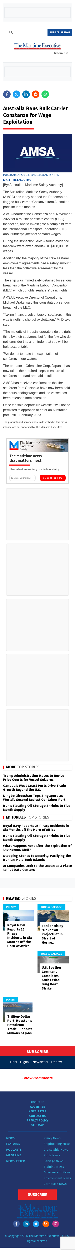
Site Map (37, 1125)
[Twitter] (36, 1224)
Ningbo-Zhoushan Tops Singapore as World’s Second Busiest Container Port (34, 798)
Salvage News (54, 1161)
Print (13, 1062)
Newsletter (40, 1062)
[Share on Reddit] (35, 94)
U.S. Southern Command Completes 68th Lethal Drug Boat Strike (53, 978)
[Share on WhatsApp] (45, 94)
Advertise (37, 1107)
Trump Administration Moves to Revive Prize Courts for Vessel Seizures (33, 778)
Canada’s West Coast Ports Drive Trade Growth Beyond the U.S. (34, 788)
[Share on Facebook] (7, 94)
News (10, 1138)
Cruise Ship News (56, 1150)
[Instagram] (55, 1224)
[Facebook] (16, 1224)
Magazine (13, 1155)
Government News (57, 1172)
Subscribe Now (52, 478)
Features (13, 1144)
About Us (37, 1102)
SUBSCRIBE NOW (60, 32)
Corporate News (55, 1184)
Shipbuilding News (57, 1144)
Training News (54, 1167)
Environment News (57, 1178)
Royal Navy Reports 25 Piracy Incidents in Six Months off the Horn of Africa (36, 828)
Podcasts (14, 1150)
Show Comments (37, 1078)
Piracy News (52, 1138)
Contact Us (37, 1116)
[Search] (11, 33)
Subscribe (37, 1194)
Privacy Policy (37, 1120)
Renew (56, 1062)
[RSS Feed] (45, 1224)
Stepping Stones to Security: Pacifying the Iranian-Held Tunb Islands (37, 858)
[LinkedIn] (26, 1224)
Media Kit (61, 53)
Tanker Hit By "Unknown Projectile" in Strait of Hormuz (52, 934)
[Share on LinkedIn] (26, 94)
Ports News (52, 1155)
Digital (25, 1062)
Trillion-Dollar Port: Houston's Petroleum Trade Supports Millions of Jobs (19, 1025)
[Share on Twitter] (16, 94)
